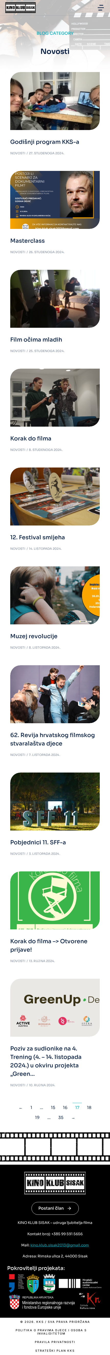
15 (53, 1107)
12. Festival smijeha (37, 537)
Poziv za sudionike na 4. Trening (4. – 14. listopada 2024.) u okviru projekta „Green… (46, 1061)
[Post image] (55, 101)
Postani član (51, 1208)
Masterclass (27, 240)
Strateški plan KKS (55, 1350)
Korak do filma (30, 438)
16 (65, 1107)
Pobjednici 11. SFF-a (38, 842)
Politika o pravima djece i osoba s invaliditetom (51, 1332)
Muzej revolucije (34, 636)
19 (37, 1117)
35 (60, 1117)
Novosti (17, 153)
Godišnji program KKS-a (44, 141)
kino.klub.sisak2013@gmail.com (59, 1245)
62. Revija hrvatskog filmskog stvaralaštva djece (52, 739)
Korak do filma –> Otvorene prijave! (48, 945)
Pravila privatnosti (55, 1342)
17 (77, 1107)
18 (89, 1107)
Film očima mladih (36, 339)
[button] (101, 8)
